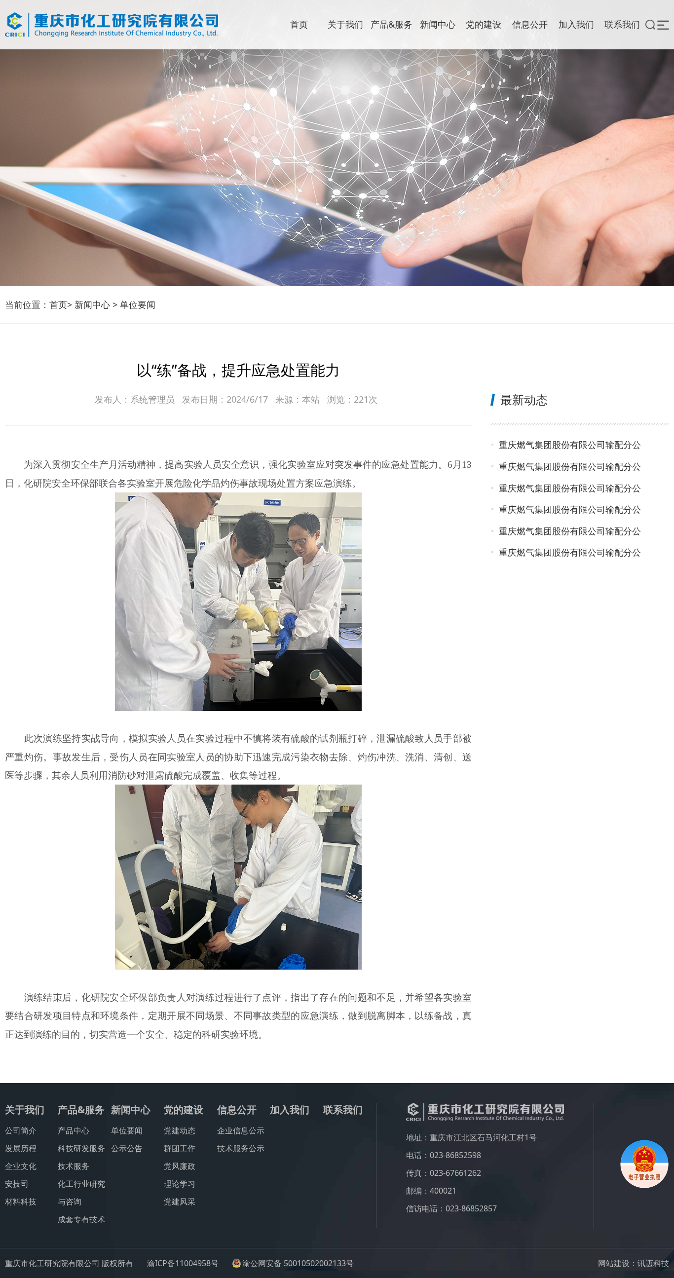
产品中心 (73, 1130)
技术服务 (73, 1166)
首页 (299, 24)
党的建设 (483, 24)
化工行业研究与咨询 (81, 1192)
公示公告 (127, 1148)
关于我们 (345, 24)
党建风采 (179, 1201)
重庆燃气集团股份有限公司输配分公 (570, 444)
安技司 (17, 1183)
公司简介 (21, 1130)
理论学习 (179, 1183)
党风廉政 (179, 1166)
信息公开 (530, 24)
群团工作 (179, 1148)
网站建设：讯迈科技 (633, 1263)
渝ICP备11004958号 (183, 1263)
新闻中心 (437, 24)
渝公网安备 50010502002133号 (298, 1263)
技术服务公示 (240, 1148)
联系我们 (622, 24)
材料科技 (21, 1201)
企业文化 (21, 1166)
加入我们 (576, 24)
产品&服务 (391, 24)
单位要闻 (137, 304)
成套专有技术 (81, 1219)
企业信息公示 (240, 1130)
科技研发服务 (81, 1148)
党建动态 (179, 1130)
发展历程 (21, 1148)
